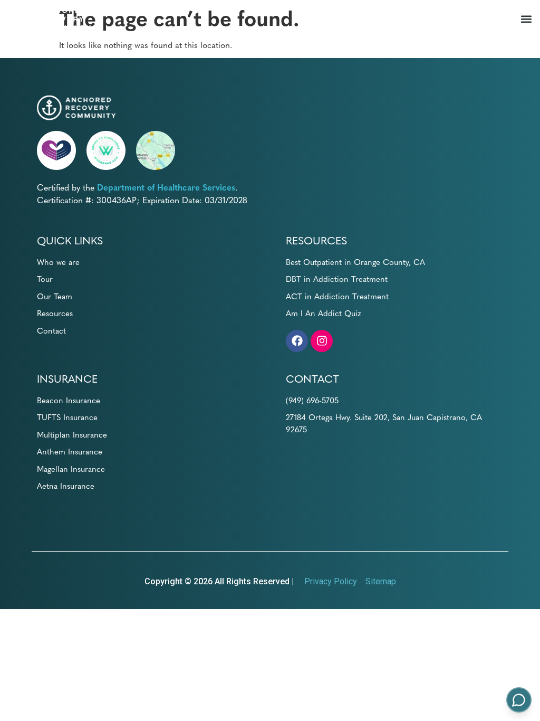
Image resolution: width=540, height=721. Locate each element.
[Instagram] (322, 341)
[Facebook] (297, 341)
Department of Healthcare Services (166, 187)
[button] (526, 19)
